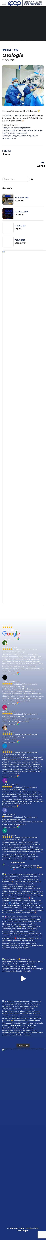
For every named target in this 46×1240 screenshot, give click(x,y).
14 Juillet (19, 214)
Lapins (18, 229)
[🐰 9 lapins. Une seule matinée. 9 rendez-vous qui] (23, 1021)
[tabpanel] (23, 85)
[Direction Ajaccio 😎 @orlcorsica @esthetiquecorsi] (23, 978)
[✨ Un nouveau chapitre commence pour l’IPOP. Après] (23, 893)
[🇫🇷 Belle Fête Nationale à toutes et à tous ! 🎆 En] (23, 936)
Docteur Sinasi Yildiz (14, 115)
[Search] (32, 179)
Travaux (19, 200)
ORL (16, 50)
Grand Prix (20, 243)
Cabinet (6, 50)
